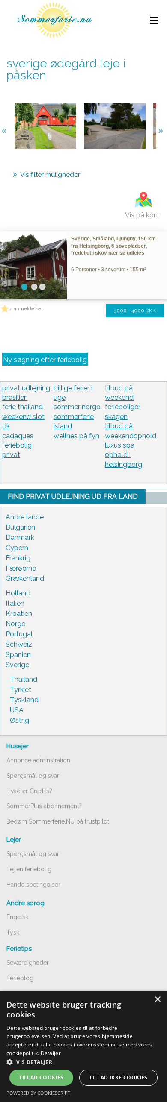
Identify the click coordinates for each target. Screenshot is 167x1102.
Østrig (19, 720)
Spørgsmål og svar (32, 775)
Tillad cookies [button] (41, 1077)
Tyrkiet (20, 690)
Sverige (17, 665)
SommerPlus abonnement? (44, 806)
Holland (18, 593)
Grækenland (25, 578)
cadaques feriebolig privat (17, 445)
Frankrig (18, 558)
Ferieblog (19, 978)
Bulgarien (20, 527)
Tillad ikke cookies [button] (118, 1077)
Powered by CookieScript (38, 1093)
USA (17, 710)
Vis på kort (141, 215)
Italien (15, 603)
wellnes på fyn (76, 436)
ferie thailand (22, 407)
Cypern (17, 548)
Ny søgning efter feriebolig (45, 360)
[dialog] (83, 1046)
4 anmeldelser (26, 308)
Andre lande (25, 517)
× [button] (157, 999)
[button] (83, 1062)
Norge (15, 624)
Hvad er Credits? (29, 791)
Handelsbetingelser (33, 884)
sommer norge (77, 407)
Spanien (18, 655)
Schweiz (19, 644)
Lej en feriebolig (28, 869)
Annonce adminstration (38, 760)
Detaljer (51, 1053)
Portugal (19, 634)
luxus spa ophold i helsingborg (123, 455)
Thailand (23, 679)
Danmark (20, 537)
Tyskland (24, 700)
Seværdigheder (27, 962)
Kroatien (19, 614)
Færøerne (21, 568)
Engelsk (17, 917)
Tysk (12, 932)
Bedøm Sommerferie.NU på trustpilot (57, 821)
